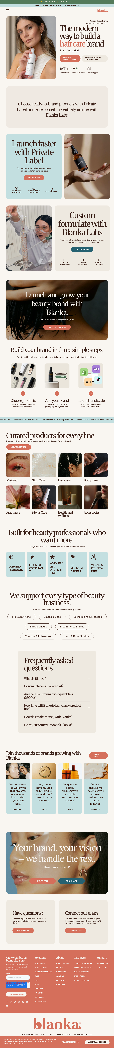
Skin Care (39, 989)
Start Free (42, 881)
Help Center (102, 963)
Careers (60, 976)
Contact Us (102, 968)
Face (37, 976)
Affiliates (60, 984)
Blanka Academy (81, 972)
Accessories (40, 1001)
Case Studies (80, 976)
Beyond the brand (82, 980)
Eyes (37, 984)
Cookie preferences (83, 1035)
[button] (7, 10)
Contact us (76, 930)
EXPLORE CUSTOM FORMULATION (93, 58)
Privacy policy (47, 1035)
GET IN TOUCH (82, 249)
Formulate (71, 881)
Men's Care (39, 997)
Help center (23, 930)
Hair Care (39, 993)
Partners (60, 980)
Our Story (60, 972)
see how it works (57, 327)
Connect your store (83, 963)
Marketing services (83, 968)
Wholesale (40, 963)
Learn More (21, 1043)
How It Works (62, 963)
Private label (41, 968)
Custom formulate (43, 972)
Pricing (59, 968)
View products (18, 447)
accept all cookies (97, 1042)
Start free (97, 755)
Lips (36, 980)
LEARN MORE (34, 177)
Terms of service (63, 1035)
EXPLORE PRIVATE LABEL (69, 58)
